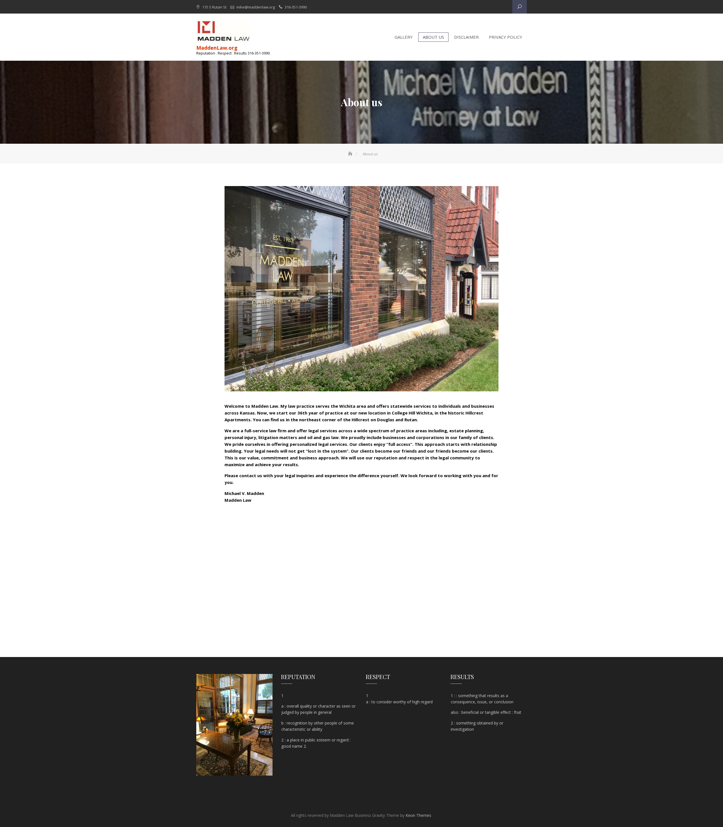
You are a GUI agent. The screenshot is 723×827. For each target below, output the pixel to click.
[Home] (350, 153)
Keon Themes (418, 815)
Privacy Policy (505, 37)
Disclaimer (466, 37)
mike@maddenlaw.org (255, 7)
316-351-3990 (296, 7)
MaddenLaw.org (217, 47)
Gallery (404, 37)
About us (433, 37)
